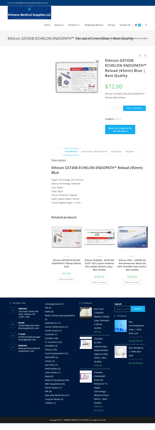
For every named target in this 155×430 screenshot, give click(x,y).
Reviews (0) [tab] (116, 151)
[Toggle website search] (146, 25)
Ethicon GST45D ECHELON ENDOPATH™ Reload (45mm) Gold (66, 263)
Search (118, 304)
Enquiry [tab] (129, 151)
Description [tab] (71, 151)
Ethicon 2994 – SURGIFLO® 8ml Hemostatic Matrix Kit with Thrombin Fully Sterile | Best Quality (132, 265)
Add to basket (134, 108)
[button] (97, 61)
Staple (62, 202)
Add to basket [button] (66, 279)
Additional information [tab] (94, 151)
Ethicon (118, 119)
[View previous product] (140, 56)
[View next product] (145, 56)
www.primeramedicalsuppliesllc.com (29, 349)
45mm (60, 187)
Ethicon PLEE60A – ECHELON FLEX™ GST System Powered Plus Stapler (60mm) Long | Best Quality (99, 265)
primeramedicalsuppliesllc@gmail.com (29, 338)
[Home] (78, 38)
